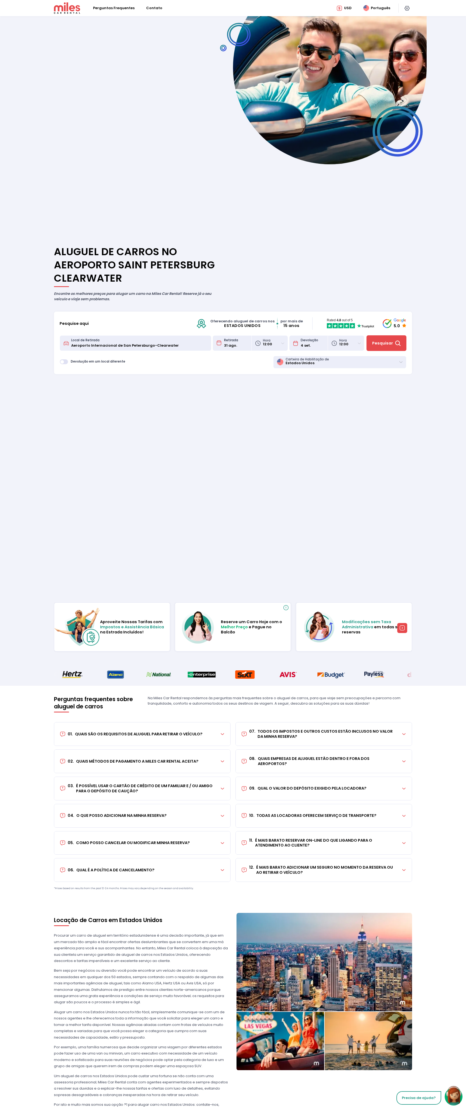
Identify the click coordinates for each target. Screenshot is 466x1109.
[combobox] (139, 343)
